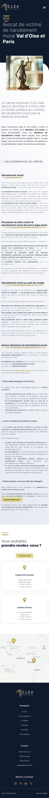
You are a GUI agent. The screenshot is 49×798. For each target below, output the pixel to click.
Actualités (24, 730)
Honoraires (24, 725)
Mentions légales (42, 793)
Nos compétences (25, 716)
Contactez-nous (24, 556)
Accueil (24, 711)
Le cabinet (24, 721)
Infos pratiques (24, 734)
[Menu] (44, 7)
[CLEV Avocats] (10, 7)
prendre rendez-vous (21, 370)
